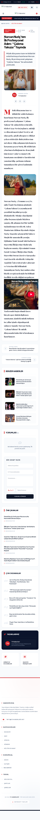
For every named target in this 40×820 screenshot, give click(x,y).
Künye (6, 760)
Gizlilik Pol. (8, 779)
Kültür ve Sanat (17, 23)
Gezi (5, 736)
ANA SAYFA (6, 23)
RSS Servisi (7, 767)
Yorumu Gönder (20, 496)
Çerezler (7, 787)
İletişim (7, 764)
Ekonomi (7, 732)
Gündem (7, 744)
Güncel (7, 740)
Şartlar (7, 783)
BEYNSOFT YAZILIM (21, 801)
